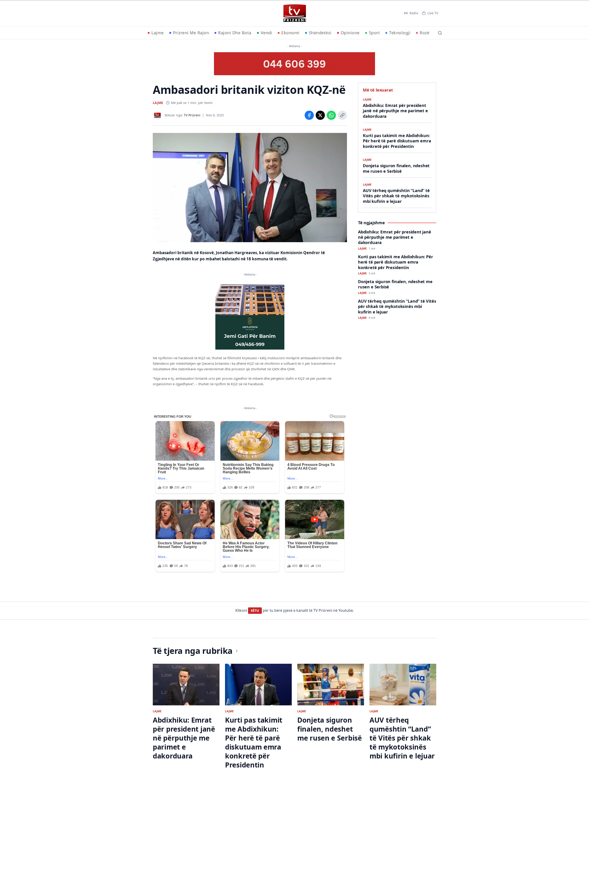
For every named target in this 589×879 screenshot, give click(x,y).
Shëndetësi (320, 32)
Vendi (266, 32)
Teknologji (399, 32)
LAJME (158, 103)
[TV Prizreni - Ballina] (294, 13)
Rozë (424, 32)
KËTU (255, 610)
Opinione (350, 32)
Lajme (157, 32)
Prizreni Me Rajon (191, 32)
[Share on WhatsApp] (331, 115)
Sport (374, 32)
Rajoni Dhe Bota (234, 32)
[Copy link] (342, 115)
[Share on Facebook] (309, 115)
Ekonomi (290, 32)
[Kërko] (440, 33)
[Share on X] (320, 115)
